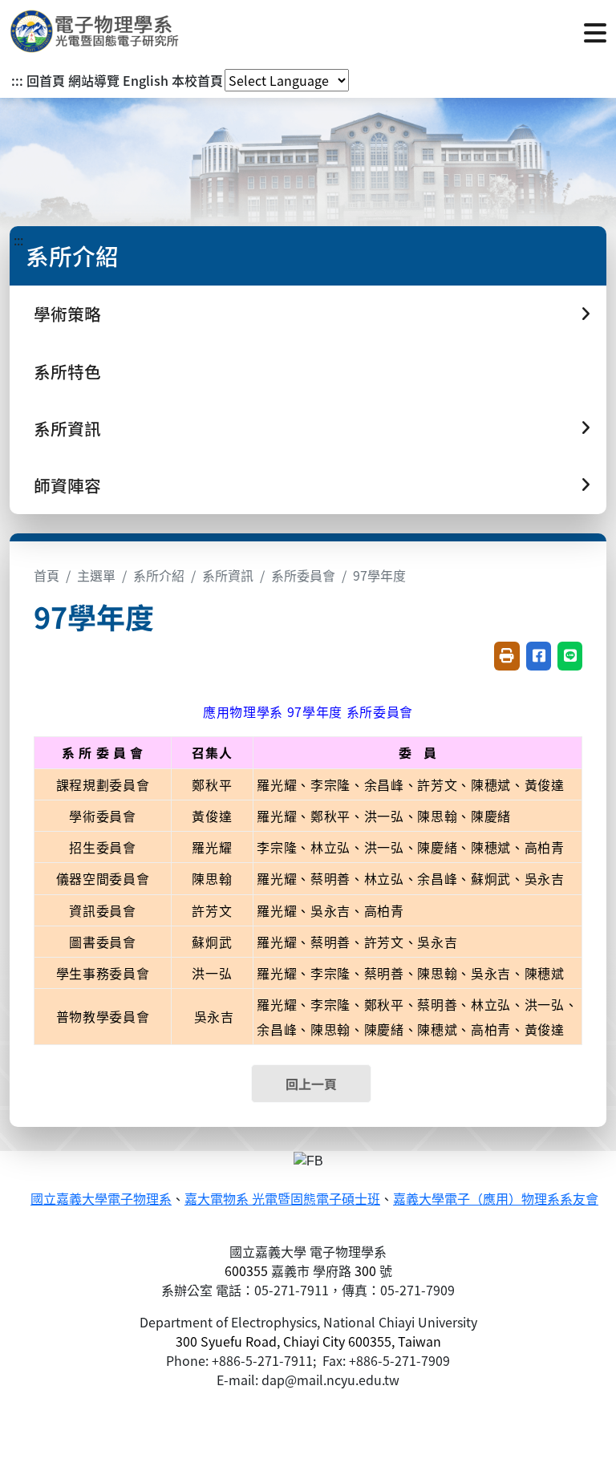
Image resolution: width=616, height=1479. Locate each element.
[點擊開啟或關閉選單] (595, 31)
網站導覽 (94, 80)
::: (17, 80)
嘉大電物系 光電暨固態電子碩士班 (282, 1199)
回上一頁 (311, 1083)
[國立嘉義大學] (96, 31)
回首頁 (45, 80)
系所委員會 (303, 575)
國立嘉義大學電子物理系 (101, 1199)
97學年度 (379, 575)
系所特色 (67, 371)
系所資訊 (227, 575)
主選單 (96, 575)
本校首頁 (197, 80)
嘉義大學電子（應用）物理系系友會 (495, 1199)
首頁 (46, 575)
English (145, 80)
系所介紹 (158, 575)
